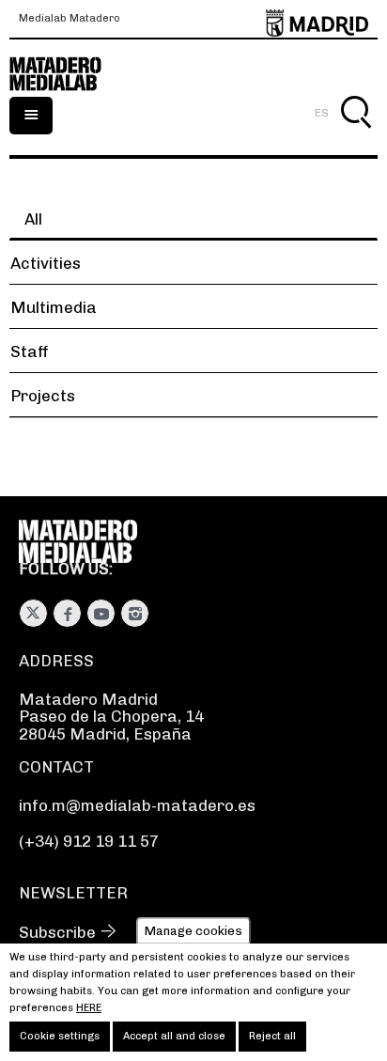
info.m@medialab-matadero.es (137, 805)
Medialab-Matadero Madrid (65, 74)
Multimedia (53, 307)
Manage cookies (193, 930)
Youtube (101, 613)
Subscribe (57, 932)
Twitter (33, 613)
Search (355, 133)
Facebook (67, 613)
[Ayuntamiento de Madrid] (317, 19)
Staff (29, 351)
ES (322, 112)
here (88, 1008)
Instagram (134, 613)
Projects (42, 395)
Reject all (272, 1036)
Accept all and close (174, 1036)
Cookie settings (60, 1036)
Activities (45, 263)
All (33, 219)
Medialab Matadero (69, 18)
